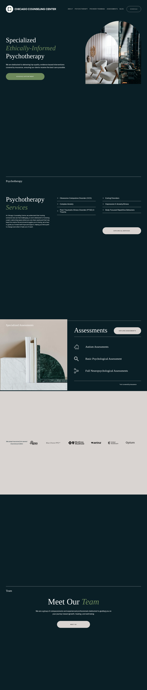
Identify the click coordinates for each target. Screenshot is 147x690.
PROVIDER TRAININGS (97, 9)
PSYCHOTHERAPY (81, 9)
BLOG (122, 9)
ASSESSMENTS (112, 9)
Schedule (134, 9)
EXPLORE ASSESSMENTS (127, 330)
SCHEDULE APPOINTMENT (25, 76)
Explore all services (122, 230)
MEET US (73, 624)
